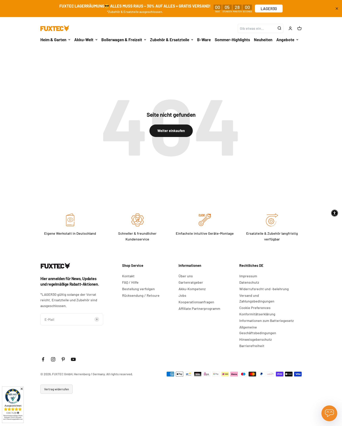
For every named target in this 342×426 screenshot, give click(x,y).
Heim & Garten (53, 39)
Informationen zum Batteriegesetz (266, 320)
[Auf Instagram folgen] (53, 359)
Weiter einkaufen (171, 130)
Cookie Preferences (255, 307)
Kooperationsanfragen (196, 302)
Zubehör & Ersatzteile (169, 39)
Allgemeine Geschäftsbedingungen (257, 330)
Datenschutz (249, 282)
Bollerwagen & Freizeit (121, 39)
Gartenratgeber (191, 282)
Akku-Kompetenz (192, 289)
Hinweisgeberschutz (255, 339)
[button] (334, 213)
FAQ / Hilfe (130, 282)
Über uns (186, 276)
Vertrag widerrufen (56, 389)
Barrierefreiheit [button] (251, 346)
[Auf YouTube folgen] (73, 359)
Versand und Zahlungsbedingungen (256, 298)
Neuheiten (263, 39)
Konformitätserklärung (257, 314)
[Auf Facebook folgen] (43, 359)
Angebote (285, 39)
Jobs (182, 295)
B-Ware (204, 39)
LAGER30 (269, 8)
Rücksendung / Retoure (141, 295)
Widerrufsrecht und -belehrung (264, 289)
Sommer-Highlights (232, 39)
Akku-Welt (83, 39)
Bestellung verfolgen (138, 289)
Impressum (248, 276)
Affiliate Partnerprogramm (199, 308)
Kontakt (128, 276)
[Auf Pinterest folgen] (63, 359)
